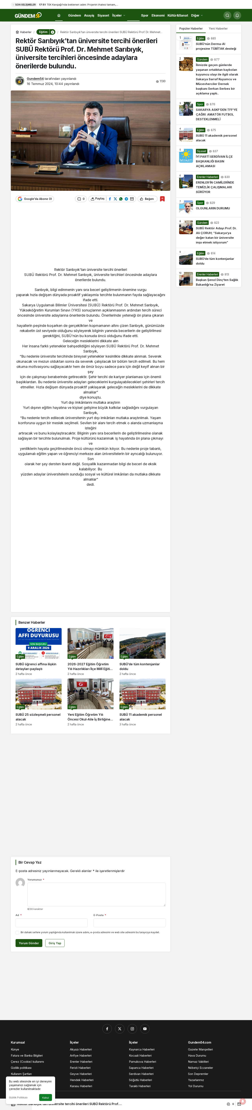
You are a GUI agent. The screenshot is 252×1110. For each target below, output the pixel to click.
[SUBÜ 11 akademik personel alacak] (143, 702)
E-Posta (100, 915)
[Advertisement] (91, 236)
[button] (52, 32)
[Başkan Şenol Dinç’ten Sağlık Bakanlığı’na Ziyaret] (208, 278)
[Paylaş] (238, 1104)
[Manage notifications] (243, 1101)
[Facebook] (107, 1029)
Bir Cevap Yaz (30, 862)
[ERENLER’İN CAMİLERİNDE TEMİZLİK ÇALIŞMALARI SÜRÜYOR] (208, 184)
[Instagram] (132, 1029)
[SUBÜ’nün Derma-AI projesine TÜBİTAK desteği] (208, 43)
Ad (19, 915)
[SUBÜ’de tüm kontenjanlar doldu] (143, 652)
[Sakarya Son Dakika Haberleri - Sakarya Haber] (28, 15)
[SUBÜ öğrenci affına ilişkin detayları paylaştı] (39, 652)
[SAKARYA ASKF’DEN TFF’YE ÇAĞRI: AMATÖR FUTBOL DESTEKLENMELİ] (208, 112)
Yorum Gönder (29, 943)
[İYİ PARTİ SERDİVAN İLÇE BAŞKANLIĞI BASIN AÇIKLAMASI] (208, 158)
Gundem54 (35, 79)
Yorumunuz (35, 879)
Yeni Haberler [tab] (218, 28)
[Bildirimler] (237, 15)
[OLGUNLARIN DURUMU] (208, 207)
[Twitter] (119, 1029)
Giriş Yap (55, 943)
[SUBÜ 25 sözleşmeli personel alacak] (39, 702)
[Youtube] (145, 1029)
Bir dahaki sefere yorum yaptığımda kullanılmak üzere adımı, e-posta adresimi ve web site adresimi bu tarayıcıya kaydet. (90, 932)
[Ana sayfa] (59, 15)
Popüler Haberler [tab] (191, 28)
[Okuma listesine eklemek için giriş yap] (162, 199)
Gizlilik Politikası (18, 1097)
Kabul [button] (45, 1097)
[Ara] (227, 15)
